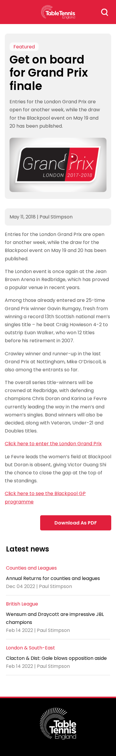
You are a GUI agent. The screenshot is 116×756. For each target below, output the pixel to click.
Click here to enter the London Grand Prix (53, 443)
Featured (24, 46)
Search (104, 12)
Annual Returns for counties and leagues (53, 578)
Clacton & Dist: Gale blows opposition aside (56, 658)
